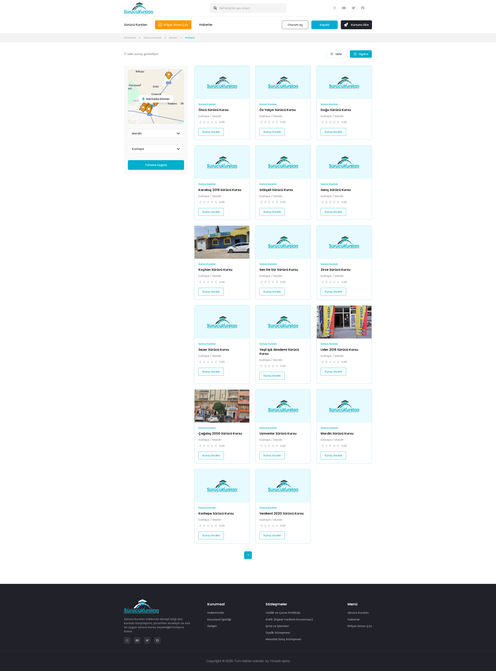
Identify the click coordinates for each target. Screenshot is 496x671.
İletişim (212, 626)
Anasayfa (130, 37)
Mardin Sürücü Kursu (337, 433)
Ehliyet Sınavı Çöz (360, 626)
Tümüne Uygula (156, 165)
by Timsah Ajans (277, 661)
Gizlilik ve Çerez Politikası (283, 613)
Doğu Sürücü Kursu (336, 110)
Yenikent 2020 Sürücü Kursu (281, 513)
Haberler (206, 24)
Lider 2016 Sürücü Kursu (339, 349)
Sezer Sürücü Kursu (213, 349)
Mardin (173, 37)
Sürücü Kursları (135, 24)
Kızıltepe (190, 37)
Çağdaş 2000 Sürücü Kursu (220, 433)
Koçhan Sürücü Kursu (215, 269)
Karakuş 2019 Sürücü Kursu (219, 190)
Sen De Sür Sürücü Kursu (278, 269)
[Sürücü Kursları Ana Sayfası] (138, 8)
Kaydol (325, 25)
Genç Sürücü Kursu (336, 190)
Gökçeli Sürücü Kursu (276, 190)
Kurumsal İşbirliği (219, 619)
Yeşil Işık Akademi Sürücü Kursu (279, 351)
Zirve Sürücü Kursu (335, 269)
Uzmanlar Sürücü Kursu (277, 433)
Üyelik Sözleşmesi (278, 633)
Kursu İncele (211, 132)
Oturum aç (295, 25)
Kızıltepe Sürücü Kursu (216, 513)
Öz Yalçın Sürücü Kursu (277, 110)
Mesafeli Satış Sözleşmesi (283, 639)
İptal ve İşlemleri (277, 626)
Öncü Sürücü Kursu (213, 110)
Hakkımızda (215, 613)
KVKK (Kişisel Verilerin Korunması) (289, 619)
